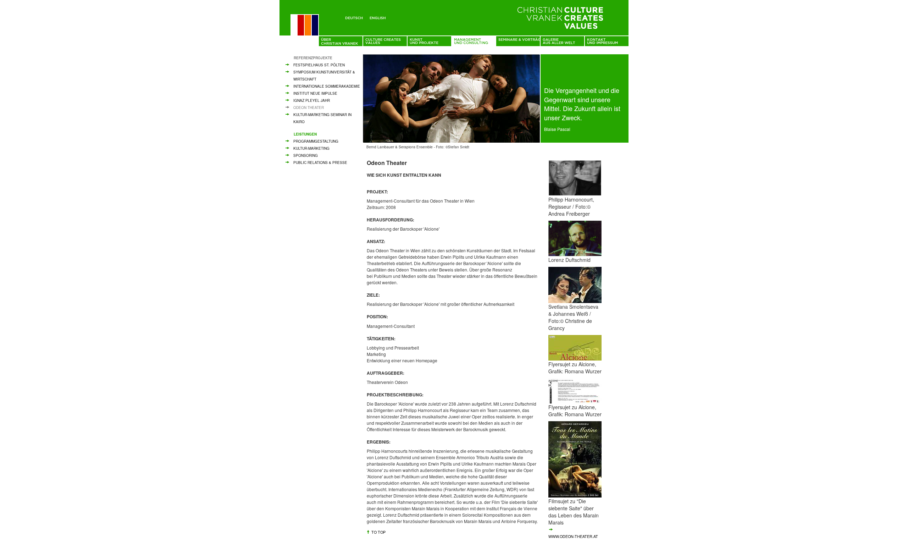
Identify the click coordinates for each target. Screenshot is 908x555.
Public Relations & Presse (320, 162)
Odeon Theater (308, 107)
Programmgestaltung (315, 141)
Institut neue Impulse (315, 93)
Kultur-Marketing (311, 148)
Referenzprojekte (313, 57)
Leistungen (305, 134)
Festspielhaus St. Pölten (319, 64)
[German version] (355, 16)
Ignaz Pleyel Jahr (311, 100)
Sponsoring (305, 155)
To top (378, 532)
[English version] (379, 16)
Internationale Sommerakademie (326, 86)
